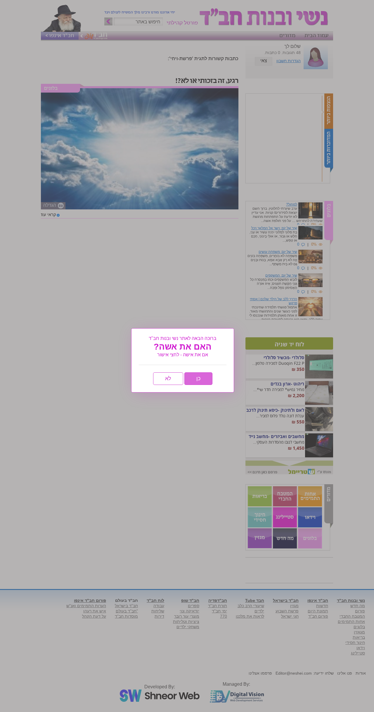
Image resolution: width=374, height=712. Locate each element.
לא (168, 378)
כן (198, 378)
